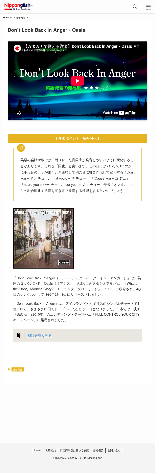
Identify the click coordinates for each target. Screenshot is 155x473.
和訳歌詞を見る (40, 335)
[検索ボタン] (135, 6)
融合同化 (17, 369)
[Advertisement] (77, 421)
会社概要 (98, 450)
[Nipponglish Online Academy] (18, 6)
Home (37, 450)
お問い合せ (114, 450)
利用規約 (50, 450)
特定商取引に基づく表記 (74, 450)
